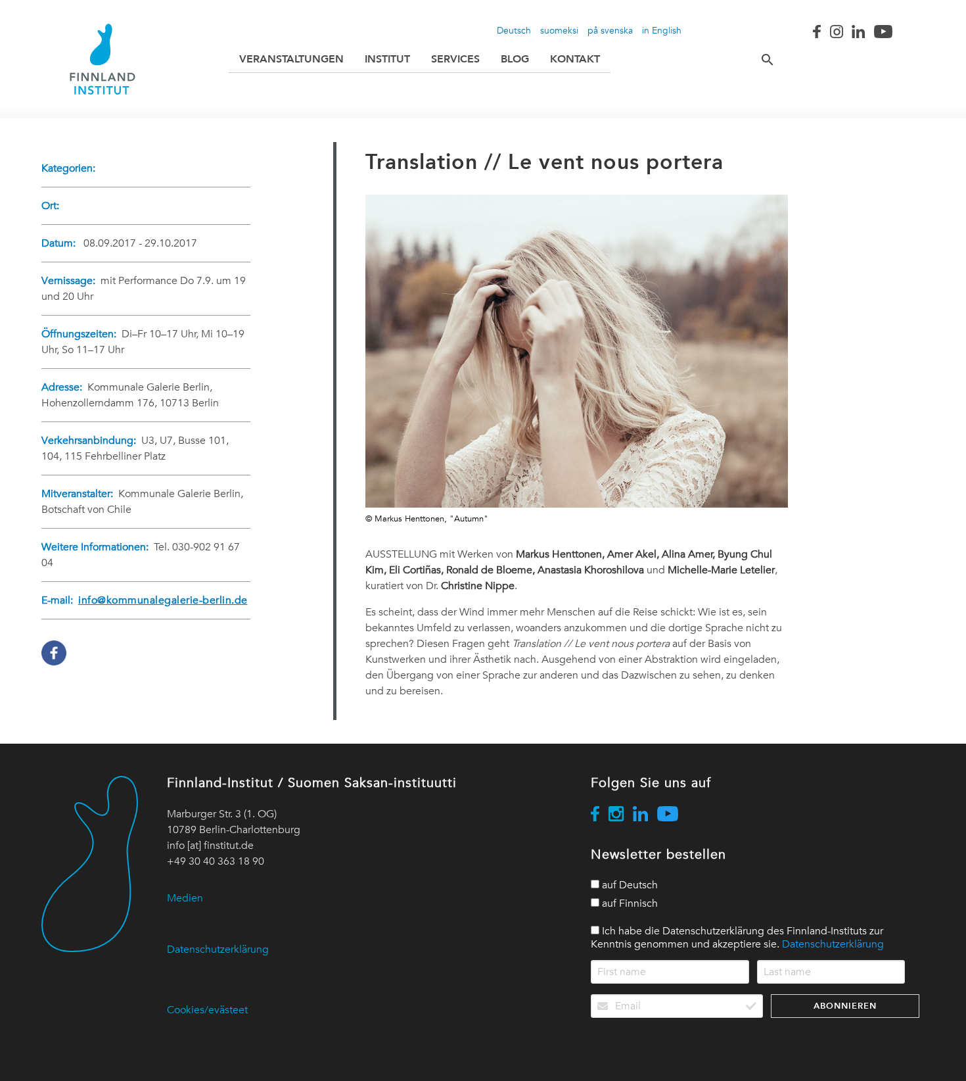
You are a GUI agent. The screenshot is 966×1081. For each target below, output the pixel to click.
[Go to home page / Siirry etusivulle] (102, 59)
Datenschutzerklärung (218, 949)
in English (661, 30)
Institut (387, 59)
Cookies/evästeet (207, 1010)
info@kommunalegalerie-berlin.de (163, 600)
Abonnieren (845, 1006)
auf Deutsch (628, 885)
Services (455, 59)
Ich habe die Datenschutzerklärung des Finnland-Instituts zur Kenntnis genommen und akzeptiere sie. (737, 938)
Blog (515, 59)
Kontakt (575, 59)
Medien (185, 898)
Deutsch (514, 30)
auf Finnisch (628, 903)
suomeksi (559, 30)
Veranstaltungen (291, 59)
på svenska (610, 30)
